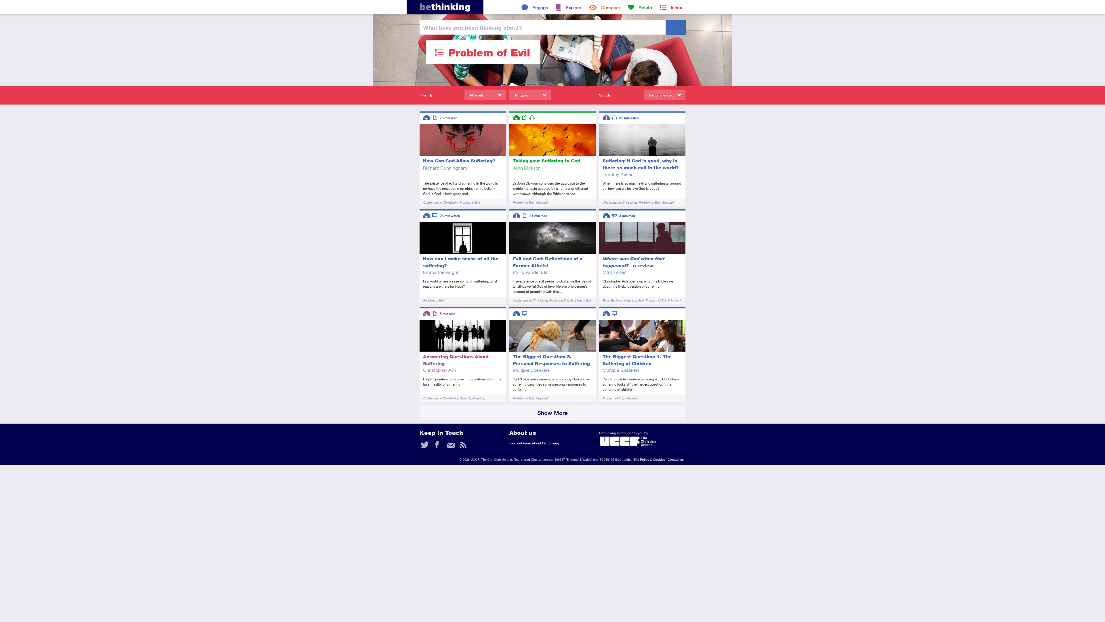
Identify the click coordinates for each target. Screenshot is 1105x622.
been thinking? (472, 27)
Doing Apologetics (471, 398)
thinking (445, 6)
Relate (645, 7)
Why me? (541, 202)
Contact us (676, 459)
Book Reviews (612, 300)
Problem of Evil (469, 202)
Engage (540, 7)
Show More (552, 412)
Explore (573, 7)
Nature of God (633, 300)
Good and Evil (558, 300)
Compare (610, 7)
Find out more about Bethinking (534, 443)
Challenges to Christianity (440, 202)
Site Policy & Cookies (649, 459)
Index (676, 7)
